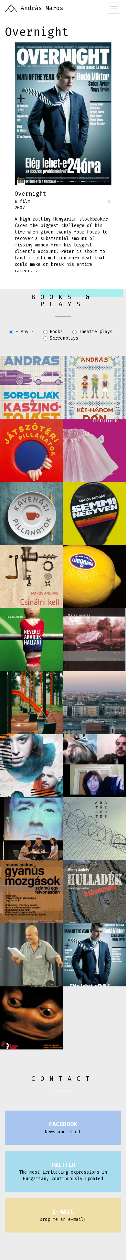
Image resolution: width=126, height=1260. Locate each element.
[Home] (11, 8)
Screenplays (64, 338)
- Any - (25, 331)
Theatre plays (95, 331)
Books (56, 331)
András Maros (42, 8)
